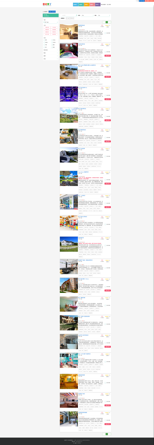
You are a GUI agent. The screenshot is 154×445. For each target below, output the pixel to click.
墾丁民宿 (142, 0)
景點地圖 (75, 4)
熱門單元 (97, 4)
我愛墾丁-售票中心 (150, 0)
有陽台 (46, 42)
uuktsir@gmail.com (79, 441)
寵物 (54, 47)
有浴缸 (54, 40)
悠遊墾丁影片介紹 (138, 1)
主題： (95, 15)
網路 (54, 44)
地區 (45, 19)
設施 (45, 37)
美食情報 (86, 4)
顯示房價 (108, 33)
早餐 (46, 44)
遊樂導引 (91, 4)
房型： (79, 15)
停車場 (54, 42)
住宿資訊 (80, 4)
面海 (46, 40)
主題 (45, 25)
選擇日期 (72, 18)
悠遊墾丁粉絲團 (136, 1)
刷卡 (46, 47)
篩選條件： (63, 18)
